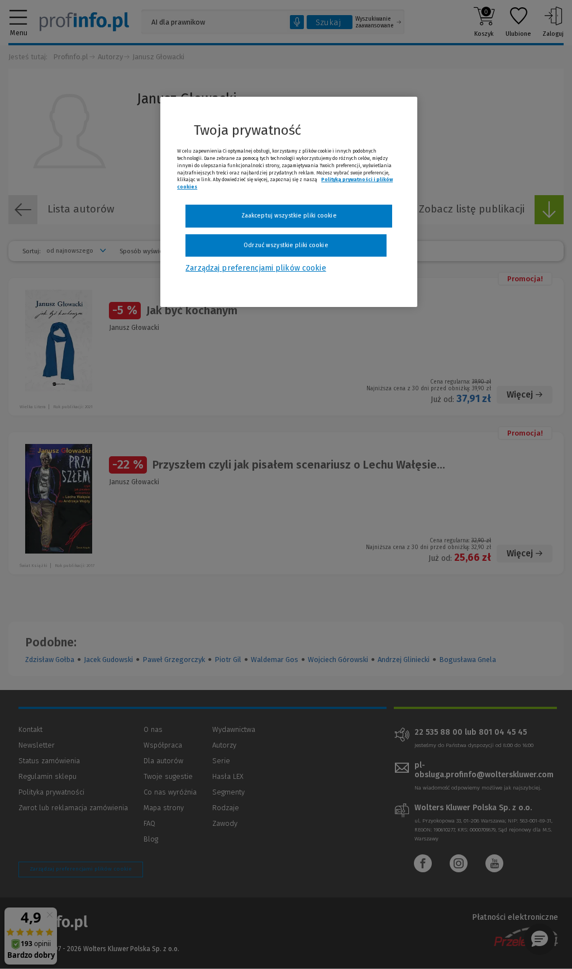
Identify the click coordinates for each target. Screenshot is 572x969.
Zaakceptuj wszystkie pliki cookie (289, 215)
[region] (288, 202)
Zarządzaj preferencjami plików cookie (255, 268)
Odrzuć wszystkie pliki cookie (286, 245)
